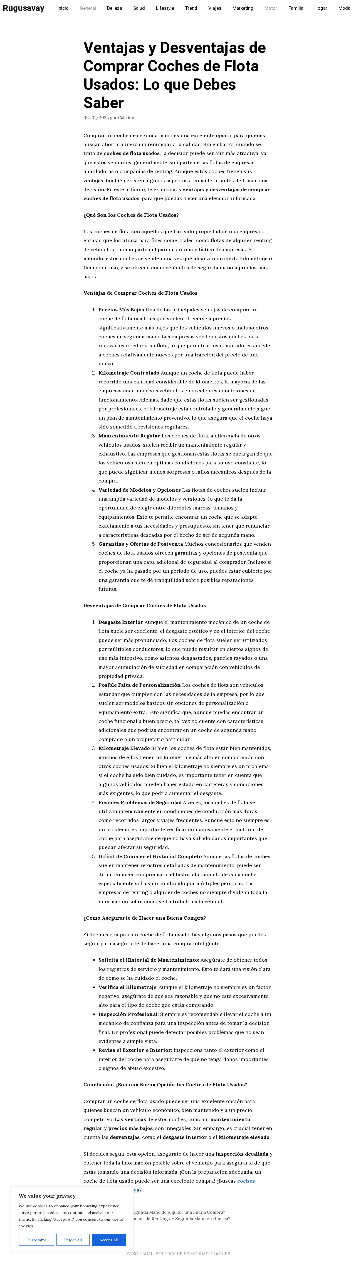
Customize (36, 1239)
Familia (295, 8)
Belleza (114, 8)
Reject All (73, 1239)
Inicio (63, 8)
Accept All (109, 1239)
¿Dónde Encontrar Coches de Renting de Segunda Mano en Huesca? (160, 1218)
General (88, 8)
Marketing (243, 8)
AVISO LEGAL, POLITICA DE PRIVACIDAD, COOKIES (178, 1253)
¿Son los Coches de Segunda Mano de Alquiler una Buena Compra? (157, 1212)
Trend (191, 8)
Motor (270, 8)
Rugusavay (23, 8)
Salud (139, 8)
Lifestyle (165, 8)
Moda (344, 8)
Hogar (321, 8)
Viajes (214, 8)
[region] (72, 1219)
